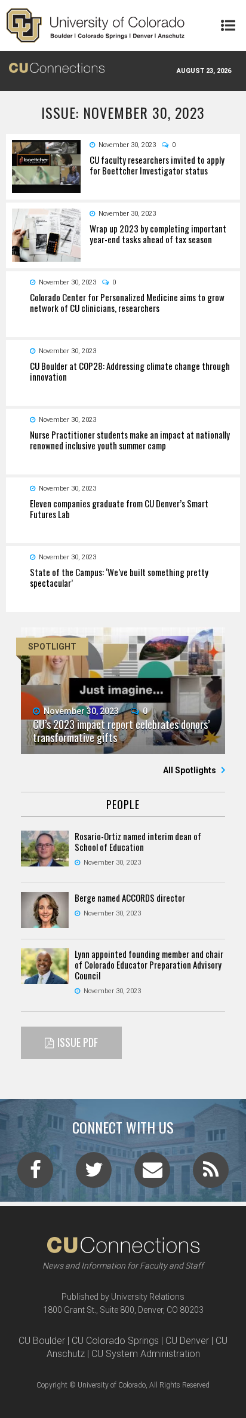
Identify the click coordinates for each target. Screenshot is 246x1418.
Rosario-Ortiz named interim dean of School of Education (138, 841)
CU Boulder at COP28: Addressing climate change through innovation (130, 371)
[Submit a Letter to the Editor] (152, 1173)
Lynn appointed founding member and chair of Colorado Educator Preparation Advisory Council (149, 964)
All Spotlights (190, 770)
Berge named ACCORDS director (130, 897)
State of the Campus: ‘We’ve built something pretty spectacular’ (119, 577)
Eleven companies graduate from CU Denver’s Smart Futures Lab (119, 508)
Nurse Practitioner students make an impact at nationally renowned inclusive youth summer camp (130, 440)
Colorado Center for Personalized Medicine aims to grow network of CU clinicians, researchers (127, 302)
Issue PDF (77, 1042)
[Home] (95, 25)
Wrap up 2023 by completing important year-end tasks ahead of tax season (158, 234)
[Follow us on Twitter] (94, 1173)
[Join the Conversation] (35, 1173)
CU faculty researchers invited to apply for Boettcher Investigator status (157, 165)
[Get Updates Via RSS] (211, 1173)
